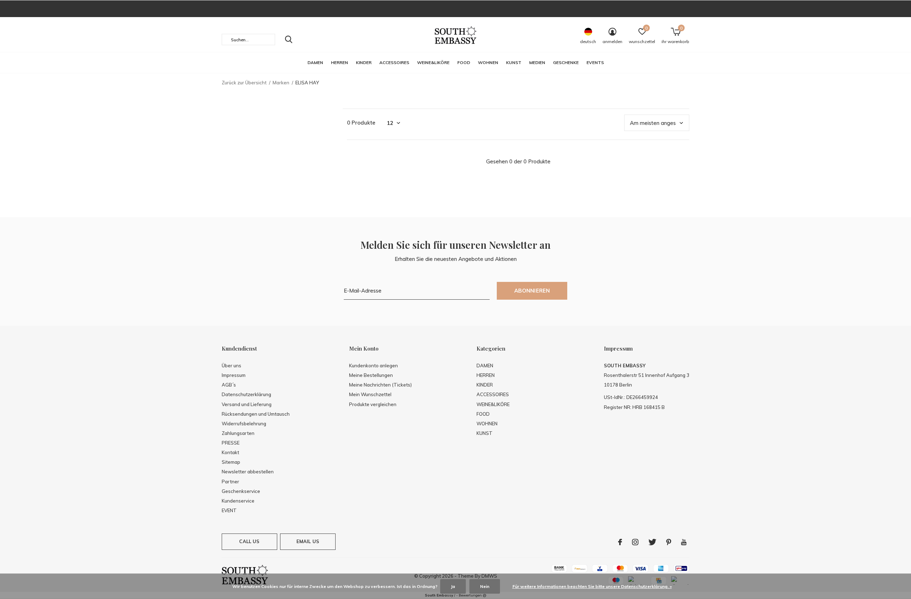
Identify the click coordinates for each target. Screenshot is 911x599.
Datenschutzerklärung (246, 394)
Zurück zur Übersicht (244, 82)
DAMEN (315, 62)
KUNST (513, 62)
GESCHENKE (566, 62)
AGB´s (229, 385)
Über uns (231, 365)
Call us (249, 541)
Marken (281, 82)
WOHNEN (488, 62)
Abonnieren (532, 290)
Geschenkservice (241, 491)
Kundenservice (238, 501)
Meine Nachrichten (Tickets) (380, 385)
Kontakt (230, 452)
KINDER (364, 62)
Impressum (234, 375)
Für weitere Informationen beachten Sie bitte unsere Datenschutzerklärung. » (592, 586)
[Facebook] (620, 542)
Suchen (289, 39)
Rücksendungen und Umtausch (256, 414)
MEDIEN (537, 62)
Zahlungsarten (238, 433)
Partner (230, 481)
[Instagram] (635, 542)
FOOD (463, 62)
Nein (484, 586)
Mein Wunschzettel (370, 394)
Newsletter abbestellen (248, 471)
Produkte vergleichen (372, 404)
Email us (307, 541)
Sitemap (231, 462)
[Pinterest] (668, 542)
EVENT (229, 510)
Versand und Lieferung (247, 404)
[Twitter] (652, 542)
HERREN (339, 62)
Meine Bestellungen (371, 375)
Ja (453, 586)
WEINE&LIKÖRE (433, 62)
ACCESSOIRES (394, 62)
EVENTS (595, 62)
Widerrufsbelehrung (244, 423)
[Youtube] (683, 542)
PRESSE (230, 443)
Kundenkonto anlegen (373, 365)
